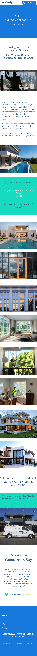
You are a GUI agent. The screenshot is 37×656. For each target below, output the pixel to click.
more (21, 586)
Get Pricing (18, 506)
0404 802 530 (31, 2)
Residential (22, 643)
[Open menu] (19, 3)
